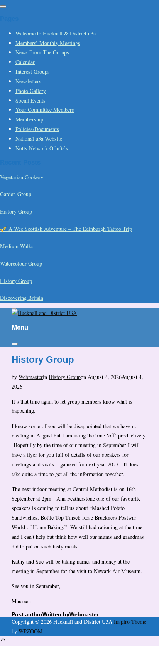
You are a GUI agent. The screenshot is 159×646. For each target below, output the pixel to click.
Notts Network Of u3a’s (41, 148)
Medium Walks (17, 246)
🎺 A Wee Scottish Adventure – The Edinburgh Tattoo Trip (66, 228)
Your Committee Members (44, 109)
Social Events (30, 100)
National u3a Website (38, 138)
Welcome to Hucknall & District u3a (55, 33)
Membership (29, 119)
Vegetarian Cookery (21, 177)
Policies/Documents (37, 129)
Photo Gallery (30, 90)
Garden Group (15, 194)
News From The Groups (42, 52)
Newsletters (28, 81)
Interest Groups (32, 71)
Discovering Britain (21, 297)
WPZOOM (31, 631)
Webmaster (31, 376)
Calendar (25, 62)
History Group (16, 211)
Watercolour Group (21, 263)
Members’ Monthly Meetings (47, 43)
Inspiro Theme (130, 621)
